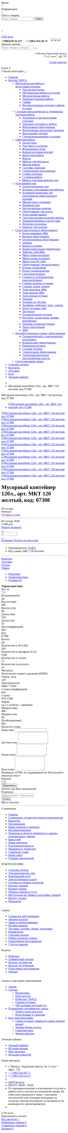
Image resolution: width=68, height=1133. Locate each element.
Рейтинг (6, 778)
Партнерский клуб (19, 876)
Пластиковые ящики (34, 214)
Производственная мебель (38, 99)
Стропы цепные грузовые (37, 283)
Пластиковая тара (25, 183)
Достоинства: (9, 742)
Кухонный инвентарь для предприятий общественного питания (39, 195)
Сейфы (26, 102)
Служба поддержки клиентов (25, 882)
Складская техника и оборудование (36, 230)
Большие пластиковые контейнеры (43, 189)
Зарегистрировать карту (22, 879)
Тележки (27, 298)
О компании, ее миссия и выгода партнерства (35, 817)
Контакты (14, 367)
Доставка (13, 370)
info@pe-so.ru (16, 1082)
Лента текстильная (33, 327)
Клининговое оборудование (39, 342)
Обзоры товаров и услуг (22, 891)
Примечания (15, 931)
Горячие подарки (25, 1002)
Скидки (13, 989)
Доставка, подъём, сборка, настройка (30, 928)
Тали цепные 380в (33, 292)
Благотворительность (21, 845)
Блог (11, 373)
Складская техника (33, 273)
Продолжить (9, 785)
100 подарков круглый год (31, 1005)
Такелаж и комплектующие (38, 323)
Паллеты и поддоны (34, 223)
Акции (12, 986)
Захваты (27, 242)
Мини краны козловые (35, 255)
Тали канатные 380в (34, 289)
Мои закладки (16, 1051)
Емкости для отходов (34, 227)
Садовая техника (32, 348)
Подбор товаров (18, 925)
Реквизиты (14, 901)
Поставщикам (16, 823)
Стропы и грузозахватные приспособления (37, 279)
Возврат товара (17, 888)
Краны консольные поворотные (41, 248)
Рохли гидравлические (36, 270)
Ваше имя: (7, 729)
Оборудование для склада (37, 211)
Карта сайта (15, 855)
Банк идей (14, 839)
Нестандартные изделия (36, 208)
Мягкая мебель (31, 164)
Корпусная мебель (33, 155)
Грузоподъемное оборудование (40, 239)
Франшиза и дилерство (22, 848)
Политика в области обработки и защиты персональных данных (33, 835)
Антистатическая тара (35, 186)
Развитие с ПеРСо (26, 999)
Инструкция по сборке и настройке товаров (34, 895)
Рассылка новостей (19, 1054)
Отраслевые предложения (23, 968)
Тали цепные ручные (35, 295)
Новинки (13, 956)
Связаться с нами (18, 851)
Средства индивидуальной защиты (43, 217)
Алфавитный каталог (21, 959)
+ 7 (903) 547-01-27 (19, 1075)
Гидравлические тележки (37, 314)
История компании (19, 830)
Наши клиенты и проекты (23, 826)
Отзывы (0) (15, 580)
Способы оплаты (18, 364)
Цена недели (23, 996)
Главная (13, 77)
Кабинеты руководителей (37, 152)
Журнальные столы (33, 149)
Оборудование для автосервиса (40, 264)
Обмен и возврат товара (22, 938)
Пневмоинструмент (34, 345)
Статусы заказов (18, 944)
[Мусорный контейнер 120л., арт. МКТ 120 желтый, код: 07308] (34, 416)
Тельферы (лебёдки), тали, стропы (42, 305)
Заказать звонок (10, 44)
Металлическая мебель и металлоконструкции (30, 85)
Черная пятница (24, 1033)
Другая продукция (33, 89)
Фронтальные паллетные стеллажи (43, 130)
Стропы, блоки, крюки (36, 286)
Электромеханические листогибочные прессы (36, 357)
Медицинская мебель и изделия (41, 92)
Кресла (26, 158)
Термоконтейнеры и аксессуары (41, 220)
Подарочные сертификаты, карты (28, 1008)
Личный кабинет (18, 377)
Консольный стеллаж (35, 133)
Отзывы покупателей (21, 858)
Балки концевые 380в (35, 233)
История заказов (18, 1048)
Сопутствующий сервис (29, 361)
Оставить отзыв (10, 514)
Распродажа (22, 992)
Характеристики (18, 577)
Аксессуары (29, 142)
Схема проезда (58, 62)
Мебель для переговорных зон (40, 180)
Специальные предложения (38, 170)
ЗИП (25, 330)
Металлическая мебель (35, 95)
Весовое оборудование (35, 236)
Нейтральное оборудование (38, 127)
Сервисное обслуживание (23, 916)
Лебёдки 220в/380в (33, 252)
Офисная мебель (25, 139)
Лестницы (28, 311)
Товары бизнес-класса (28, 1027)
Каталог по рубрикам (21, 965)
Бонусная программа (20, 1017)
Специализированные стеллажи (41, 136)
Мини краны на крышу (36, 258)
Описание (14, 573)
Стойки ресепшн (32, 173)
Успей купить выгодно (29, 1011)
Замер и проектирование (23, 922)
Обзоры (13, 971)
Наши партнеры (18, 842)
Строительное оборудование (39, 352)
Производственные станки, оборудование (40, 333)
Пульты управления (34, 267)
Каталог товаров (18, 885)
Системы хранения (33, 167)
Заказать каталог (18, 919)
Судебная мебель (32, 177)
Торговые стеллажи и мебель (39, 124)
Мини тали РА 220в (34, 261)
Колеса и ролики (32, 245)
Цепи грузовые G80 (34, 308)
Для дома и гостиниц (35, 145)
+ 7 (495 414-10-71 (19, 1072)
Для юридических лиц (21, 873)
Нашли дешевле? (11, 527)
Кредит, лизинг (17, 898)
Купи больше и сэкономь (30, 1014)
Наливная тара (31, 205)
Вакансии (14, 820)
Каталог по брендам (20, 962)
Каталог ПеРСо (17, 80)
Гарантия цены (24, 1030)
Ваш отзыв (7, 769)
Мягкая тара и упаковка (36, 202)
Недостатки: (8, 754)
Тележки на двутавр (34, 302)
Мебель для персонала (35, 161)
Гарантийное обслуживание (25, 941)
